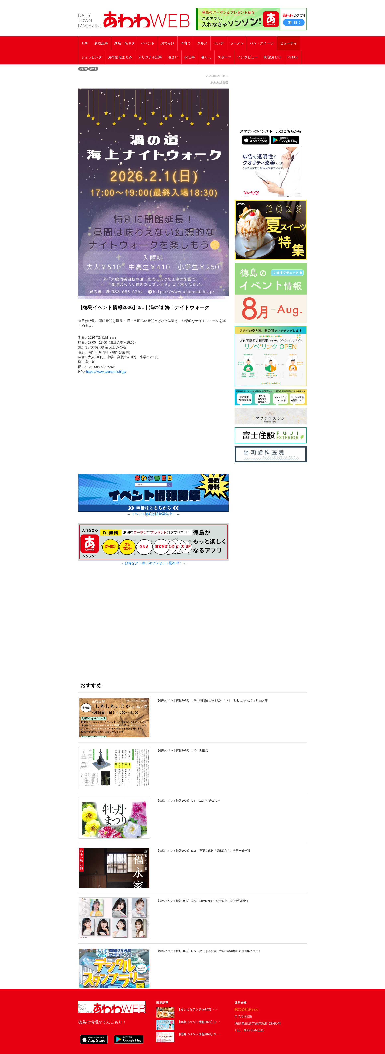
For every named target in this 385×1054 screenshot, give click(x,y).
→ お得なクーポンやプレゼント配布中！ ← (153, 563)
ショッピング (91, 57)
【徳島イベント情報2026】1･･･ (198, 1022)
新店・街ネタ (124, 43)
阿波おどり (272, 57)
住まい (173, 57)
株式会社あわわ (246, 1009)
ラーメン (237, 43)
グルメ (202, 43)
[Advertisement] (153, 627)
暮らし (206, 57)
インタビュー (247, 57)
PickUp (292, 57)
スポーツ (224, 57)
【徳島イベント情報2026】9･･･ (198, 1034)
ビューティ (288, 43)
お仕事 (190, 57)
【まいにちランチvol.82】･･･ (197, 1009)
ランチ (219, 43)
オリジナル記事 (150, 57)
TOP (84, 43)
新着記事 (101, 43)
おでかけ (167, 43)
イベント (148, 43)
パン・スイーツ (262, 43)
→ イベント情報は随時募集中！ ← (153, 514)
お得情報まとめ (120, 57)
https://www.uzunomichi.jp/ (106, 372)
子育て (186, 43)
